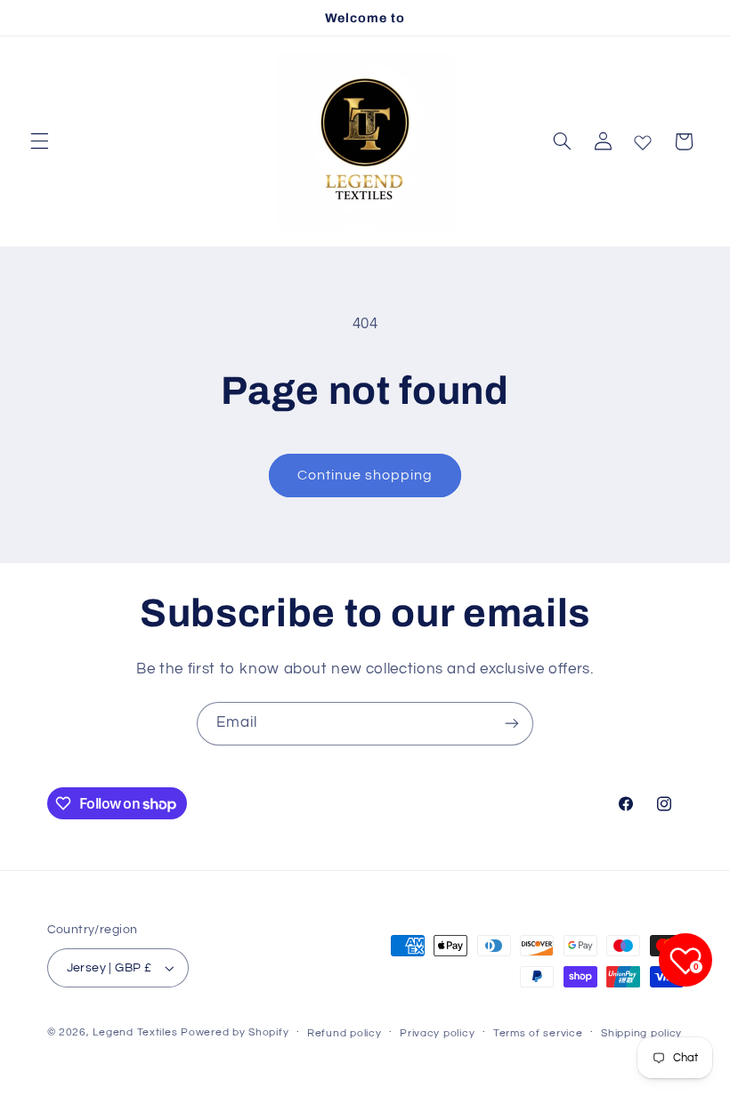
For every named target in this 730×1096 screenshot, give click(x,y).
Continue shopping (365, 475)
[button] (39, 141)
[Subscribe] (511, 723)
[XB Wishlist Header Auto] (642, 138)
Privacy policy (437, 1033)
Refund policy (344, 1033)
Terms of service (538, 1033)
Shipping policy (641, 1033)
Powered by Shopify (234, 1032)
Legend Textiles (135, 1032)
